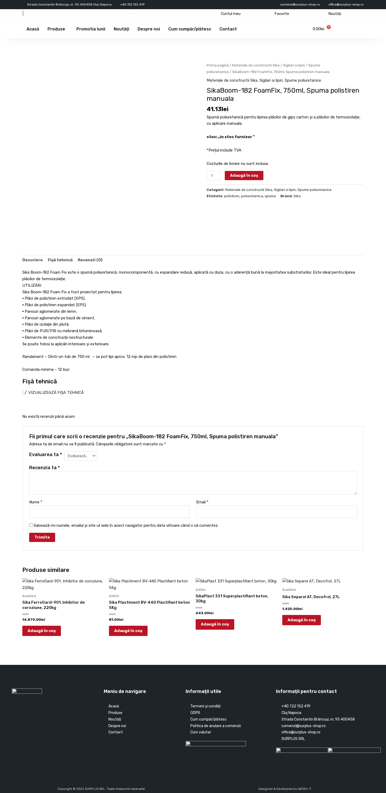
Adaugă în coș (244, 175)
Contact (228, 29)
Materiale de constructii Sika (256, 65)
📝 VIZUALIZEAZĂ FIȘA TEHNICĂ (53, 392)
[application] (67, 29)
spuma (270, 196)
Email (202, 502)
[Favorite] (270, 14)
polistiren (231, 196)
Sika (297, 196)
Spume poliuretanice (303, 80)
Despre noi (149, 29)
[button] (24, 235)
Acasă (33, 29)
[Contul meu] (217, 14)
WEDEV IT (304, 789)
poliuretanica (252, 196)
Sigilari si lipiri (294, 65)
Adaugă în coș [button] (42, 630)
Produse (56, 29)
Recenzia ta (44, 468)
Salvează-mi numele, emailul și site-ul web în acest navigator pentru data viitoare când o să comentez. (126, 525)
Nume (35, 502)
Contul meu (231, 14)
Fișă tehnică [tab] (60, 260)
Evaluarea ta (45, 454)
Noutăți (334, 14)
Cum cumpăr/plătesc (189, 29)
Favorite (282, 14)
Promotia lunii (90, 29)
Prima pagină (218, 65)
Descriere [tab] (32, 260)
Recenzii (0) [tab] (90, 260)
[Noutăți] (324, 14)
